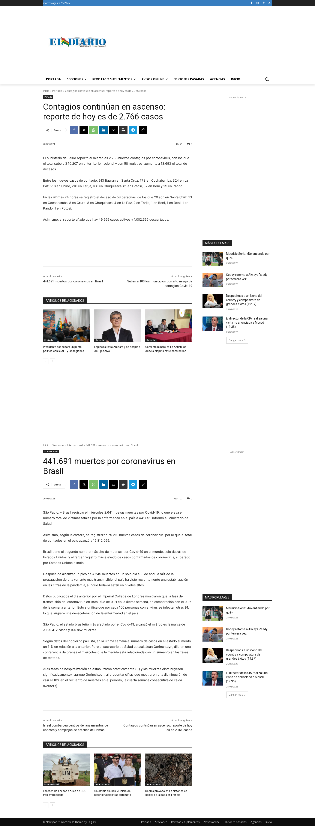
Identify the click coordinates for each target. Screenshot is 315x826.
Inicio (46, 91)
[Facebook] (251, 3)
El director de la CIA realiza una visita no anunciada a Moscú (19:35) (247, 323)
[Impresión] (123, 130)
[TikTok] (263, 3)
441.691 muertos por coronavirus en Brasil (73, 281)
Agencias (255, 822)
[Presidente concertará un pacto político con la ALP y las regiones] (66, 325)
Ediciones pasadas (235, 822)
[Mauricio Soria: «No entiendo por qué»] (212, 259)
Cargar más (236, 340)
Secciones (161, 822)
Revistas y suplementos (185, 822)
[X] (269, 3)
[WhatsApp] (93, 130)
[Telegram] (133, 130)
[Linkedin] (103, 130)
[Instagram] (257, 3)
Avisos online (212, 822)
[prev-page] (45, 361)
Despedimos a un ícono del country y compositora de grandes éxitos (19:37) (244, 300)
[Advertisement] (192, 42)
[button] (267, 79)
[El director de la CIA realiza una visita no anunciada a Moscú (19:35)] (212, 324)
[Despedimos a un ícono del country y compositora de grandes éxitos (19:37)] (212, 301)
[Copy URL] (143, 130)
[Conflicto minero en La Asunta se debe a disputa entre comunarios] (168, 325)
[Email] (113, 130)
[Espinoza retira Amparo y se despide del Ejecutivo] (117, 325)
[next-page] (52, 361)
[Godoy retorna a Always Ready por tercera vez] (212, 280)
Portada (57, 91)
